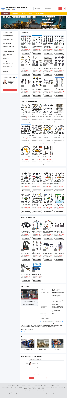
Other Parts (5, 71)
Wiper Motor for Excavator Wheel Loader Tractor (26, 116)
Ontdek (30, 13)
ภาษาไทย (26, 388)
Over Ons (23, 13)
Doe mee (57, 2)
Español (28, 387)
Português (38, 387)
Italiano (42, 387)
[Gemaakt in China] (9, 2)
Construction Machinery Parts (8, 36)
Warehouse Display (28, 349)
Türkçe (30, 388)
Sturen (31, 378)
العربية (56, 387)
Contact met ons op (40, 13)
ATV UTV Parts (6, 49)
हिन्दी (64, 387)
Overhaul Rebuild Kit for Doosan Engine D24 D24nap (59, 116)
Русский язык (47, 387)
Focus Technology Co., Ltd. (31, 390)
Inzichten (57, 385)
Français (24, 387)
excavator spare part (7, 69)
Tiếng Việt (34, 388)
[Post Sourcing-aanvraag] (64, 8)
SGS (62, 321)
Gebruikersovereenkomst (21, 385)
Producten (15, 13)
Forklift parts (6, 61)
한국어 (52, 387)
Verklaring (14, 385)
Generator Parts (6, 58)
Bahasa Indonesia (41, 388)
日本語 (20, 387)
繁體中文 (16, 387)
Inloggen (53, 2)
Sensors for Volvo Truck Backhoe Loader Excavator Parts (25, 68)
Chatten (11, 83)
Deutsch (33, 387)
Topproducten (52, 385)
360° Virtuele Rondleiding (30, 301)
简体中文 (11, 387)
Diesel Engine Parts (7, 43)
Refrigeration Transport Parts (8, 55)
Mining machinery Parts (8, 66)
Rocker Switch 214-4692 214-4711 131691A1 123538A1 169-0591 (26, 137)
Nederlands (61, 387)
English (7, 387)
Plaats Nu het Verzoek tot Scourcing (54, 378)
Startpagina (5, 13)
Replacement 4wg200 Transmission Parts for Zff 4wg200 (25, 158)
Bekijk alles (23, 331)
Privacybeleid (29, 385)
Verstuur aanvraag (26, 53)
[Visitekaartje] (16, 77)
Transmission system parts (8, 51)
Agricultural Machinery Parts (7, 40)
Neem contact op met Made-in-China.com (41, 385)
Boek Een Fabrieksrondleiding (29, 304)
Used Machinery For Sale (8, 63)
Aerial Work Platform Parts (8, 46)
